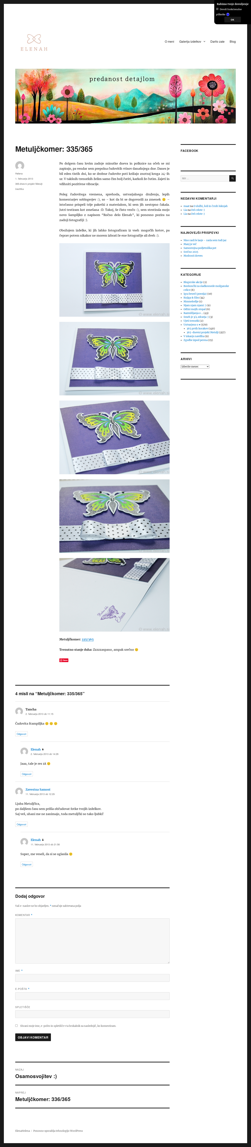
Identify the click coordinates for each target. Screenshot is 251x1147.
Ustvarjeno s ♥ (192, 324)
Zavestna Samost (38, 789)
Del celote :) (198, 210)
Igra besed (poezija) (195, 293)
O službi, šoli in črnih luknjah (210, 206)
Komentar (24, 915)
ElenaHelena (22, 1130)
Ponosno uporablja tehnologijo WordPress (58, 1130)
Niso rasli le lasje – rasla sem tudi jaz (205, 240)
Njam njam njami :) (195, 305)
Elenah (36, 749)
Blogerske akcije (193, 282)
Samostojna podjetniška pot (200, 248)
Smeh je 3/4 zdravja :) (196, 317)
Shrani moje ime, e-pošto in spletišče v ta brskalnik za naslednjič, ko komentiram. (68, 1026)
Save (65, 660)
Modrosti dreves (193, 255)
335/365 (88, 639)
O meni (169, 41)
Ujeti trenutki (191, 320)
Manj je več (190, 244)
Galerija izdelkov (190, 41)
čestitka (19, 189)
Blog (233, 41)
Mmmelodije (191, 301)
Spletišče (22, 1007)
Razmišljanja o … (193, 313)
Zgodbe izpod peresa (196, 340)
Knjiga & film (191, 297)
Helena (19, 173)
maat (186, 206)
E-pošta (22, 989)
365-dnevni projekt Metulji (28, 183)
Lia (185, 210)
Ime (19, 970)
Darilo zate (217, 41)
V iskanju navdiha (194, 336)
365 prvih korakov (197, 328)
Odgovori (21, 734)
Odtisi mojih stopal (195, 309)
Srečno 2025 (191, 251)
